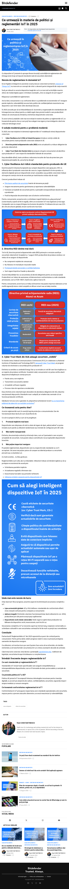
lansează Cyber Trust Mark (45, 363)
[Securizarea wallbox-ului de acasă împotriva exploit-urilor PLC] (57, 834)
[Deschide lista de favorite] (63, 8)
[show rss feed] (59, 8)
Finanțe (21, 782)
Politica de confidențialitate (37, 876)
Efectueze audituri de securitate (16, 183)
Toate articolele (22, 737)
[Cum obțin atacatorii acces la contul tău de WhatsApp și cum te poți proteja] (10, 801)
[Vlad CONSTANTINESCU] (4, 30)
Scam (27, 782)
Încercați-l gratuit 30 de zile (34, 30)
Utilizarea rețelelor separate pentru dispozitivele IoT (23, 477)
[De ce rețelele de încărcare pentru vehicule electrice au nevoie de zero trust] (12, 834)
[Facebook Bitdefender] (10, 820)
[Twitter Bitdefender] (26, 820)
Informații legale (22, 876)
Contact (49, 876)
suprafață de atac (45, 652)
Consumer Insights (8, 8)
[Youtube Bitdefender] (59, 820)
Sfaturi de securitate (20, 16)
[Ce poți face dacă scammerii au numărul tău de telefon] (10, 756)
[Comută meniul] (66, 3)
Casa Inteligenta (7, 16)
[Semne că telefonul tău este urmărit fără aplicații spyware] (10, 772)
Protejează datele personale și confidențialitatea (22, 268)
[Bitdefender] (10, 3)
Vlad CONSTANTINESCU (13, 29)
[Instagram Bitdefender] (43, 820)
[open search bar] (66, 8)
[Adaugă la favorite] (38, 16)
